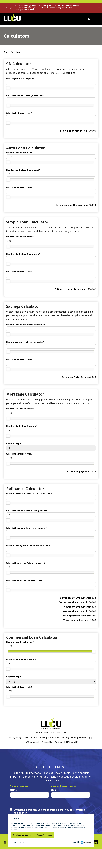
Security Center (69, 737)
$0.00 (93, 377)
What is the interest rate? (19, 113)
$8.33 (93, 471)
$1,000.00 (91, 130)
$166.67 (92, 289)
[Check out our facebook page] (5, 842)
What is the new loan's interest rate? (24, 580)
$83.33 (92, 205)
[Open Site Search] (89, 19)
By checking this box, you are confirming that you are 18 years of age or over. (50, 811)
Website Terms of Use (34, 737)
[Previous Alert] (7, 7)
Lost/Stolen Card (31, 742)
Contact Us (47, 742)
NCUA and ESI (72, 742)
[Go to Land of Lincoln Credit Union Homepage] (12, 19)
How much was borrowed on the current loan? (29, 493)
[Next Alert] (10, 7)
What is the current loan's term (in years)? (27, 510)
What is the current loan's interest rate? (26, 528)
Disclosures (53, 737)
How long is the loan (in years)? (21, 426)
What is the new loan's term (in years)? (25, 563)
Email (54, 789)
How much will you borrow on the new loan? (28, 545)
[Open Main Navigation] (95, 19)
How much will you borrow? (20, 152)
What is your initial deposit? (20, 78)
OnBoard (59, 742)
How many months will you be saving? (25, 342)
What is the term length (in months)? (25, 95)
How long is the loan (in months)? (23, 170)
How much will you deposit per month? (25, 324)
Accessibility (84, 737)
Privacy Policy (15, 737)
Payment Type (13, 443)
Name (13, 789)
